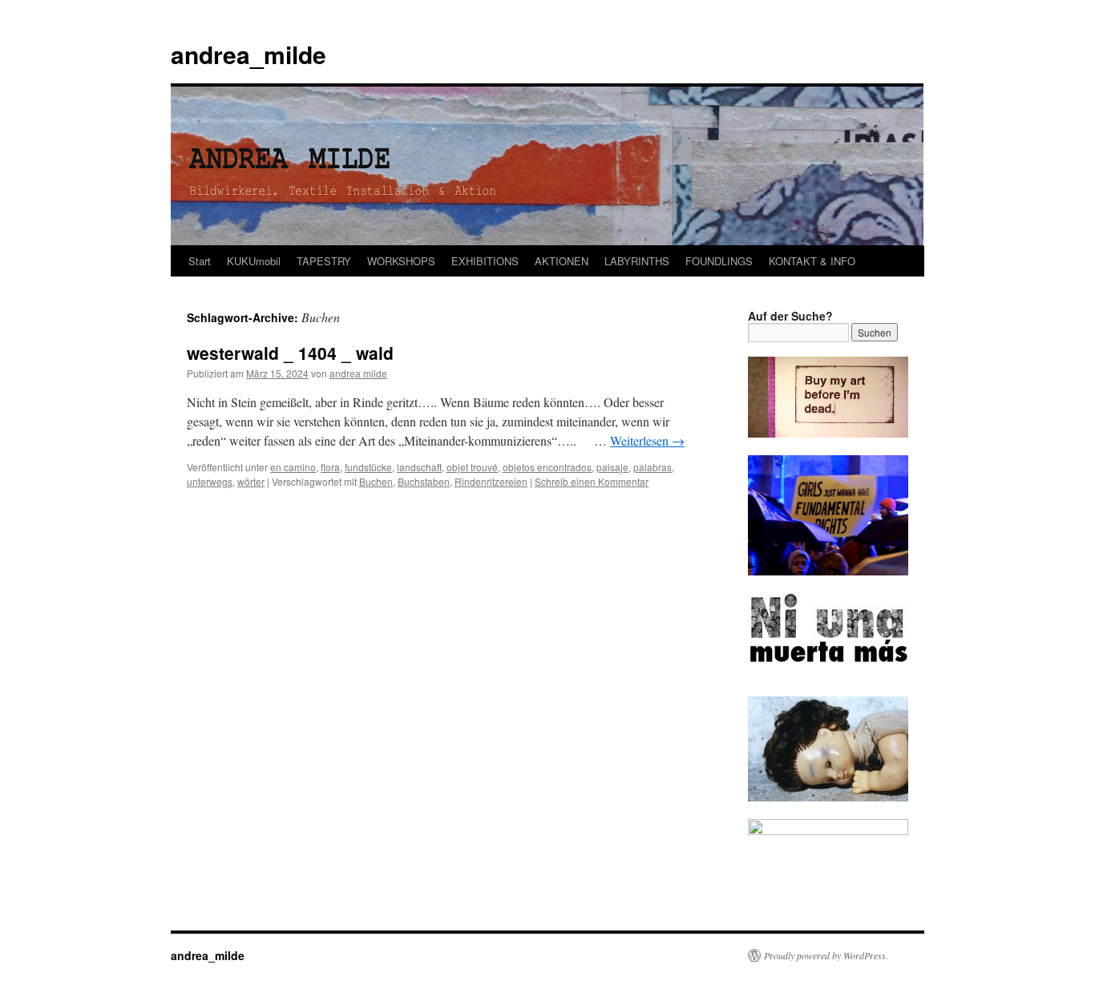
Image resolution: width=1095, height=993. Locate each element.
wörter (251, 481)
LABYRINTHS (636, 260)
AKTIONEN (561, 260)
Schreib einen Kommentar (592, 481)
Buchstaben (424, 481)
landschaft (419, 467)
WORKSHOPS (401, 260)
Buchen (376, 481)
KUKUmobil (254, 260)
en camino (293, 467)
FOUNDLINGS (719, 260)
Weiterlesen (647, 440)
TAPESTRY (324, 260)
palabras (652, 467)
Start (199, 260)
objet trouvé (472, 467)
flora (330, 467)
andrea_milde (248, 54)
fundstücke (368, 467)
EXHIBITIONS (485, 260)
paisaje (612, 467)
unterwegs (209, 481)
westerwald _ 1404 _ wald (290, 353)
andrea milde (358, 373)
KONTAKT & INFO (812, 260)
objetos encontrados (547, 467)
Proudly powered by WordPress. (826, 955)
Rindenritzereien (491, 481)
